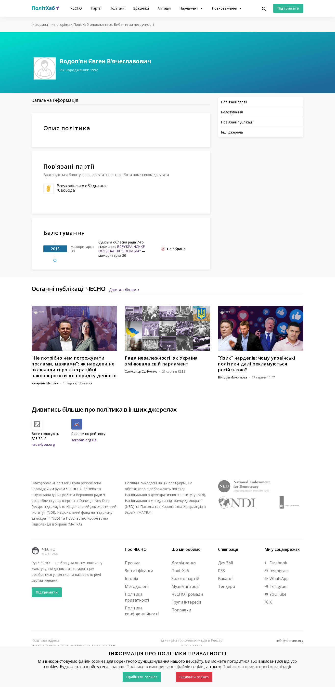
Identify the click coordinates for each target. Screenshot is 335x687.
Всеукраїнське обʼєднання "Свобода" (81, 188)
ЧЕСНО (76, 8)
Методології (137, 586)
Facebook (278, 563)
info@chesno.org (289, 641)
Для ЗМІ (225, 563)
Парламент (189, 8)
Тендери (226, 586)
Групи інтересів (186, 602)
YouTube (277, 594)
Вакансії (225, 578)
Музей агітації (185, 586)
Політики (117, 8)
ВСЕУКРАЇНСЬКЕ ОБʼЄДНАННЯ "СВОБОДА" (121, 248)
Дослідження (183, 563)
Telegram (278, 586)
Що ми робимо (186, 549)
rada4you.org (43, 444)
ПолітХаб (180, 570)
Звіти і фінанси (139, 570)
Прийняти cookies (141, 676)
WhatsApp (279, 578)
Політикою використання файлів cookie (165, 666)
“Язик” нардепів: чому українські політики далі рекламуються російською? (256, 364)
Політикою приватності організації (256, 666)
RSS (221, 570)
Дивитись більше (122, 289)
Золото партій (185, 578)
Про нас (132, 563)
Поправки (181, 610)
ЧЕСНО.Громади (187, 594)
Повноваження (225, 8)
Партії (96, 8)
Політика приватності (137, 597)
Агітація (164, 8)
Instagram (279, 570)
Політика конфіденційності (142, 611)
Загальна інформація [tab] (55, 100)
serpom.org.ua (84, 440)
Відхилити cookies (194, 676)
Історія (131, 578)
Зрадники (141, 8)
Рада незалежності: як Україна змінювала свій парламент (161, 361)
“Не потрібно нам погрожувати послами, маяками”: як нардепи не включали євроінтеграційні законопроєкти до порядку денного (74, 366)
